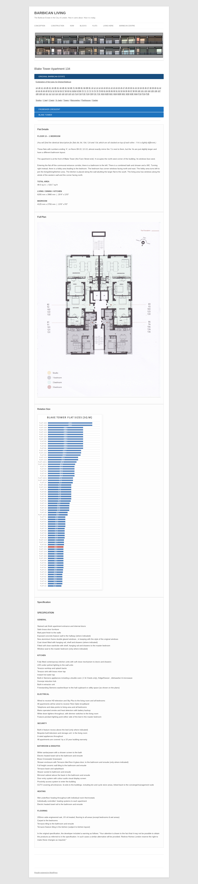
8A (76, 88)
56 (61, 91)
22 (112, 88)
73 (90, 91)
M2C (111, 94)
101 (142, 91)
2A (45, 88)
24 (116, 88)
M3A (115, 94)
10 (92, 88)
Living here (108, 26)
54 (58, 91)
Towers (66, 100)
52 (54, 91)
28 (126, 88)
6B (71, 88)
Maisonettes (75, 100)
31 (133, 88)
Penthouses (86, 100)
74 (92, 91)
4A (61, 88)
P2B (147, 94)
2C (50, 88)
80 (102, 91)
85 (109, 91)
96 (129, 91)
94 (124, 91)
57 (63, 91)
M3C (123, 94)
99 (136, 91)
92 (119, 91)
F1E (84, 94)
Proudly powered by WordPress (46, 873)
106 (155, 91)
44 (39, 91)
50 (49, 91)
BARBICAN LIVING (50, 13)
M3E (132, 94)
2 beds (51, 100)
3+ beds (59, 100)
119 (66, 94)
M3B (119, 94)
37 (148, 88)
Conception (39, 26)
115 (59, 94)
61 (71, 91)
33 (138, 88)
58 (66, 91)
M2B (107, 94)
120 (69, 94)
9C (90, 88)
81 (104, 91)
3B (55, 88)
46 (44, 91)
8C (82, 88)
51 (51, 91)
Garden (95, 100)
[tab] (99, 76)
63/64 (74, 91)
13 (97, 88)
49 (46, 91)
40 (155, 88)
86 (112, 91)
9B (87, 88)
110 (43, 94)
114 (56, 94)
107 (159, 91)
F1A (76, 94)
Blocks (83, 26)
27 (124, 88)
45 (41, 91)
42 (160, 88)
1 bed (45, 100)
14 (99, 88)
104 (149, 91)
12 (95, 88)
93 (121, 91)
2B (47, 88)
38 (150, 88)
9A (84, 88)
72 (87, 91)
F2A (87, 94)
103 (145, 91)
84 (107, 91)
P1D (140, 94)
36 (146, 88)
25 (119, 88)
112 (50, 94)
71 (85, 91)
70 (83, 91)
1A (37, 88)
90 (114, 91)
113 (53, 94)
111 (47, 94)
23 (114, 88)
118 (63, 94)
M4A (136, 94)
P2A (143, 94)
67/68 (79, 91)
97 (131, 91)
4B (63, 88)
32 (136, 88)
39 (153, 88)
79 (100, 91)
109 (40, 94)
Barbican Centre (127, 26)
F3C (98, 94)
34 (141, 88)
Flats (94, 26)
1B (39, 88)
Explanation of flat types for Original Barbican (53, 82)
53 (56, 91)
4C (66, 88)
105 (152, 91)
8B (79, 88)
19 (104, 88)
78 (97, 91)
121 (73, 94)
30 (131, 88)
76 (95, 91)
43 (37, 91)
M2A (103, 94)
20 (107, 88)
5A (68, 88)
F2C (95, 94)
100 (139, 91)
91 (117, 91)
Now (72, 26)
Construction (57, 26)
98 (134, 91)
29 (129, 88)
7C (74, 88)
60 (68, 91)
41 (158, 88)
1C (42, 88)
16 (102, 88)
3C (58, 88)
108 (37, 94)
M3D (127, 94)
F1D (80, 94)
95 (126, 91)
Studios (39, 100)
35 (143, 88)
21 (109, 88)
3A (53, 88)
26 (121, 88)
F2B (91, 94)
